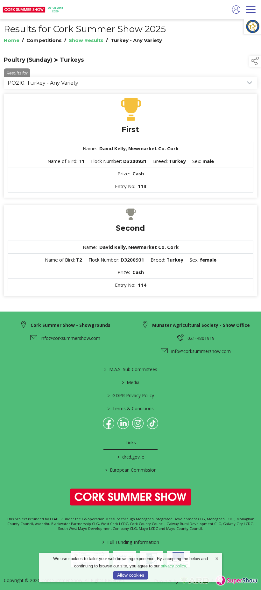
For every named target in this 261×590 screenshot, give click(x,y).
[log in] (236, 9)
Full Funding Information (130, 542)
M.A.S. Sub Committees (130, 369)
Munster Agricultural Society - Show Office (201, 325)
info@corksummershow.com (70, 338)
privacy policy (173, 566)
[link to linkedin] (123, 423)
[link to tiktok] (152, 423)
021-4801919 (201, 338)
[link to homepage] (33, 9)
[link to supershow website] (236, 581)
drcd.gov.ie (130, 456)
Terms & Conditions (131, 408)
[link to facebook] (108, 423)
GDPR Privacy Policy (130, 395)
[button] (255, 61)
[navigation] (251, 9)
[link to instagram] (138, 423)
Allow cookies (130, 575)
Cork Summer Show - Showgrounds (70, 325)
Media (130, 382)
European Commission (130, 470)
